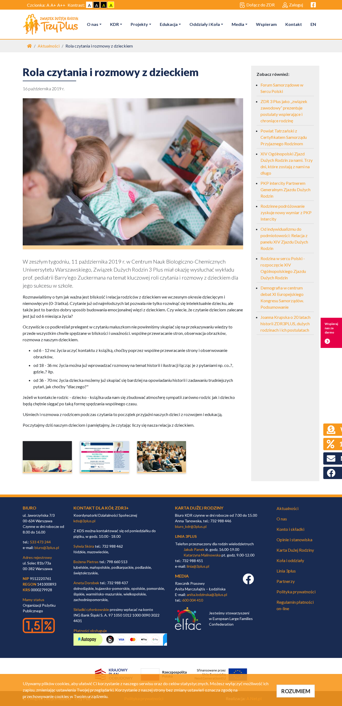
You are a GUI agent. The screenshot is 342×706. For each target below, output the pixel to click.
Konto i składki (290, 529)
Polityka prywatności (296, 591)
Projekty (139, 24)
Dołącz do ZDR (260, 4)
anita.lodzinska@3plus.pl (207, 594)
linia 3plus (186, 536)
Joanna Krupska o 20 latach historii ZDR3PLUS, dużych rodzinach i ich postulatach (285, 323)
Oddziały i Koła (204, 24)
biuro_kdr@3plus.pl (191, 526)
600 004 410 (192, 600)
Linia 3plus (286, 570)
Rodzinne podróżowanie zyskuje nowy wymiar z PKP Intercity (286, 212)
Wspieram (266, 24)
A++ (61, 4)
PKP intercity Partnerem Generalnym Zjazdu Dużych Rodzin (285, 189)
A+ (53, 4)
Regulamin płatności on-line (295, 605)
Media (238, 24)
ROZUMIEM (295, 691)
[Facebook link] (248, 581)
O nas (92, 24)
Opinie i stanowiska (294, 539)
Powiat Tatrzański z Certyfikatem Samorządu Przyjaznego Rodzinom (284, 137)
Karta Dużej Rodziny (295, 549)
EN (313, 24)
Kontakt (293, 24)
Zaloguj (296, 4)
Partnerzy (286, 581)
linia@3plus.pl (198, 566)
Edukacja (169, 24)
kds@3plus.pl (84, 521)
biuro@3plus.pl (46, 547)
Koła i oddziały (290, 560)
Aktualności (49, 45)
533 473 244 (40, 542)
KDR (114, 24)
